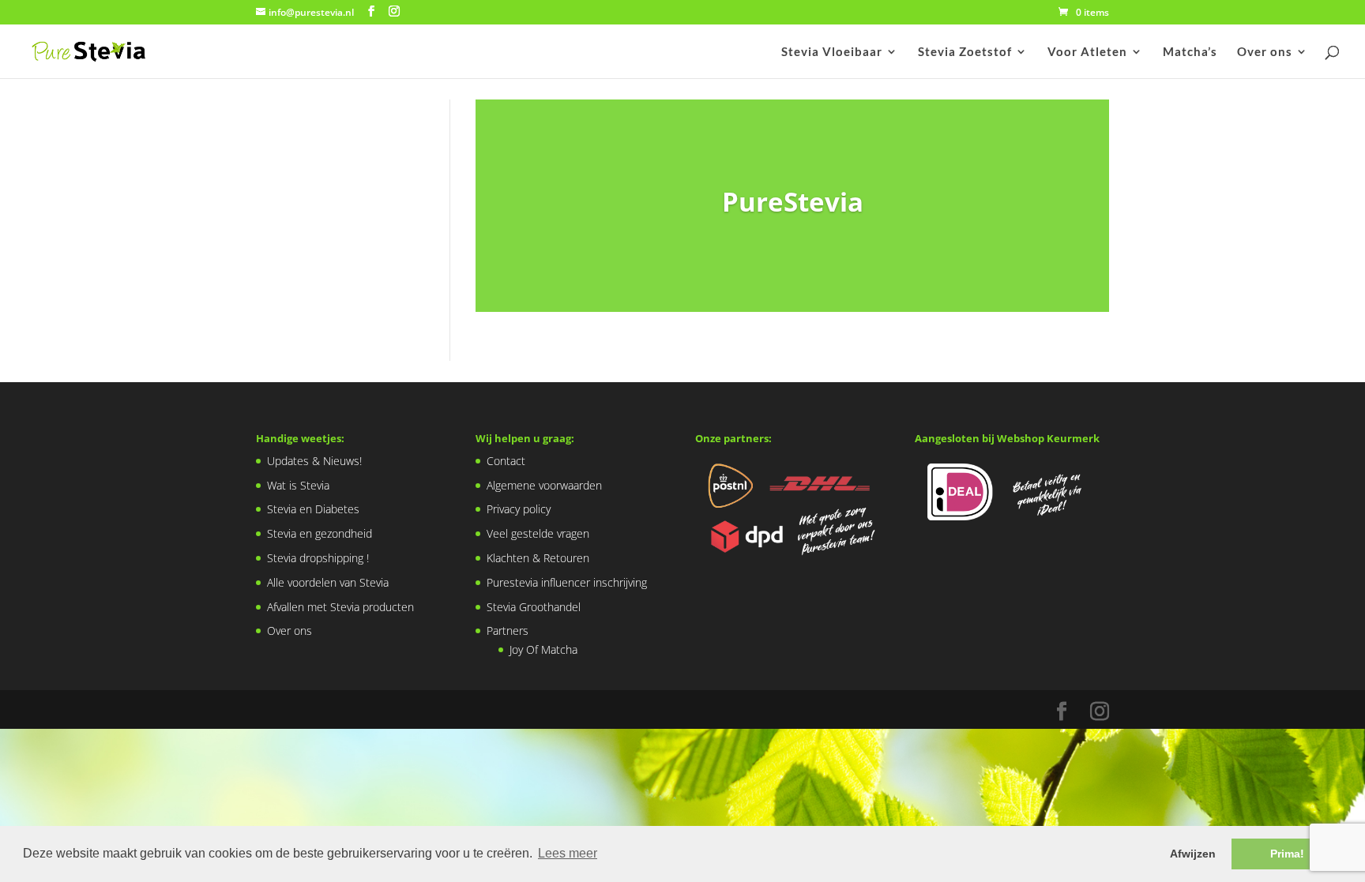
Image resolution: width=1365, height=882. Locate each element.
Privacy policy (519, 508)
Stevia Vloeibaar (831, 52)
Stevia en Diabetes (302, 179)
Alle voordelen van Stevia (317, 252)
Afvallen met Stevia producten (329, 276)
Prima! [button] (1287, 853)
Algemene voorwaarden (544, 485)
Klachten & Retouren (538, 557)
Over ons (1264, 52)
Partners (507, 630)
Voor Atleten (1087, 52)
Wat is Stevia (287, 155)
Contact (506, 460)
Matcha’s (1190, 52)
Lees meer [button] (567, 853)
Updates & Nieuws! (303, 130)
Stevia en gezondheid (308, 203)
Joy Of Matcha (543, 649)
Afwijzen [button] (1193, 853)
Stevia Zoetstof (965, 52)
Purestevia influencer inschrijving (567, 582)
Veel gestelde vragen (538, 533)
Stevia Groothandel (534, 606)
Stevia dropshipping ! (307, 227)
